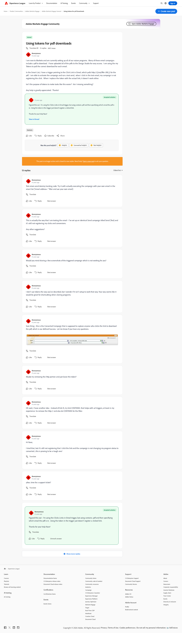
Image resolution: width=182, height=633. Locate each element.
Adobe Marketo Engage (32, 11)
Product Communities (16, 11)
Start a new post (88, 161)
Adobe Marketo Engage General (51, 11)
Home (5, 11)
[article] (72, 191)
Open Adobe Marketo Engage (143, 24)
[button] (166, 11)
